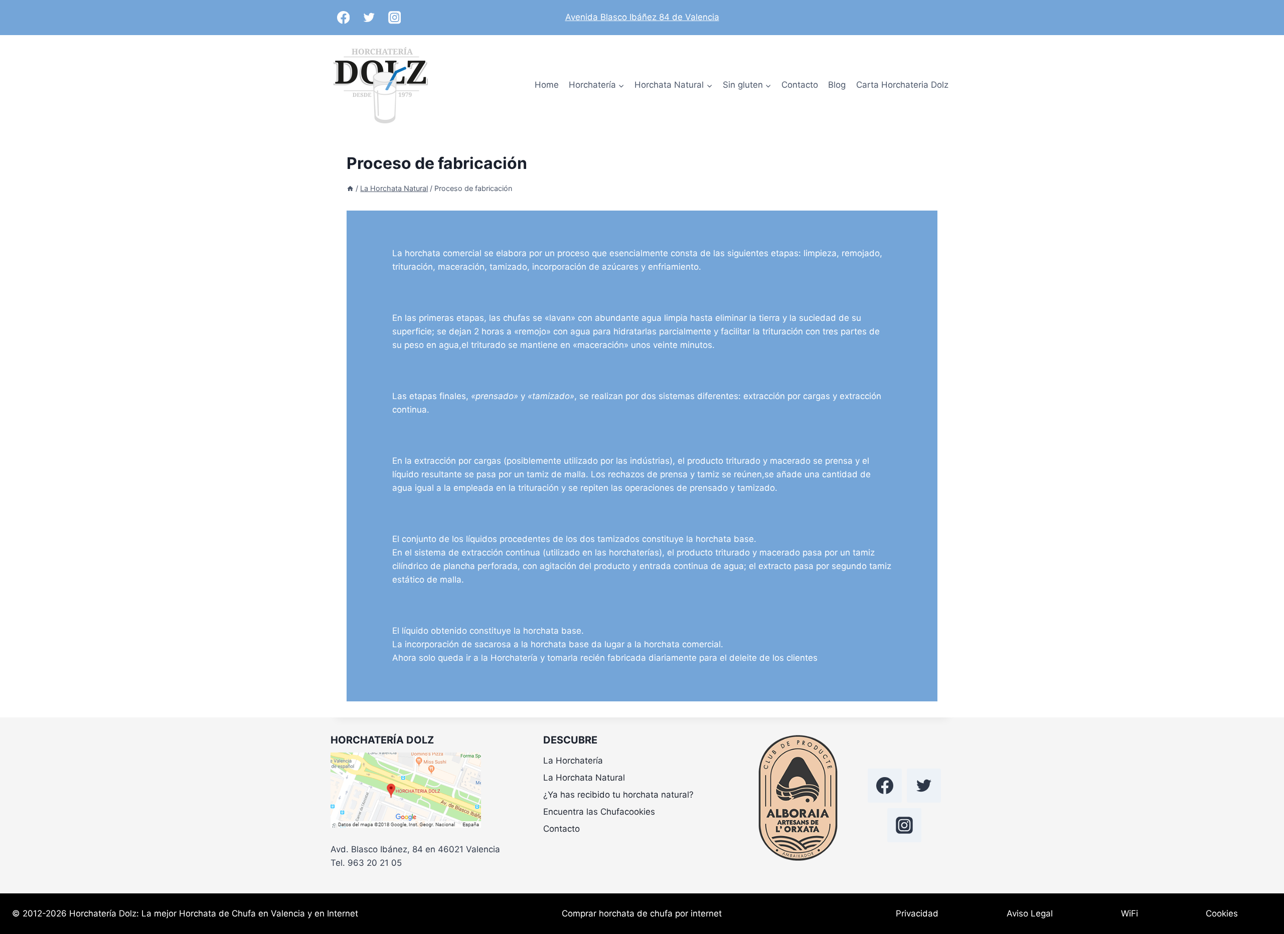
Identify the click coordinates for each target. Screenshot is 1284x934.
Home (547, 85)
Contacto (799, 85)
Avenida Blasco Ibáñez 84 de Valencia (642, 17)
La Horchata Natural (584, 778)
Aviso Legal (1030, 913)
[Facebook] (343, 18)
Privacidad (917, 913)
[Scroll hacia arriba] (1258, 883)
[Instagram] (394, 18)
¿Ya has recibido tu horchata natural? (618, 795)
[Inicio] (350, 188)
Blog (837, 85)
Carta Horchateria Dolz (902, 85)
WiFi (1129, 913)
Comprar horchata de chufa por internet (642, 913)
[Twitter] (369, 18)
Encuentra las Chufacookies (599, 812)
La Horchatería (573, 761)
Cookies (1222, 913)
